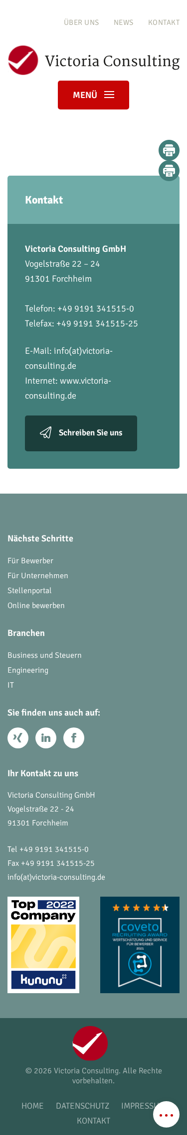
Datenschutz (82, 1106)
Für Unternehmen (37, 576)
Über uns (81, 22)
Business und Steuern (44, 655)
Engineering (27, 670)
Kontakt (164, 22)
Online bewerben (36, 606)
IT (10, 685)
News (124, 22)
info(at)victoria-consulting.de (56, 877)
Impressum (143, 1106)
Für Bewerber (30, 561)
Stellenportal (29, 591)
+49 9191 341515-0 (54, 849)
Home (32, 1106)
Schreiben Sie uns (90, 432)
